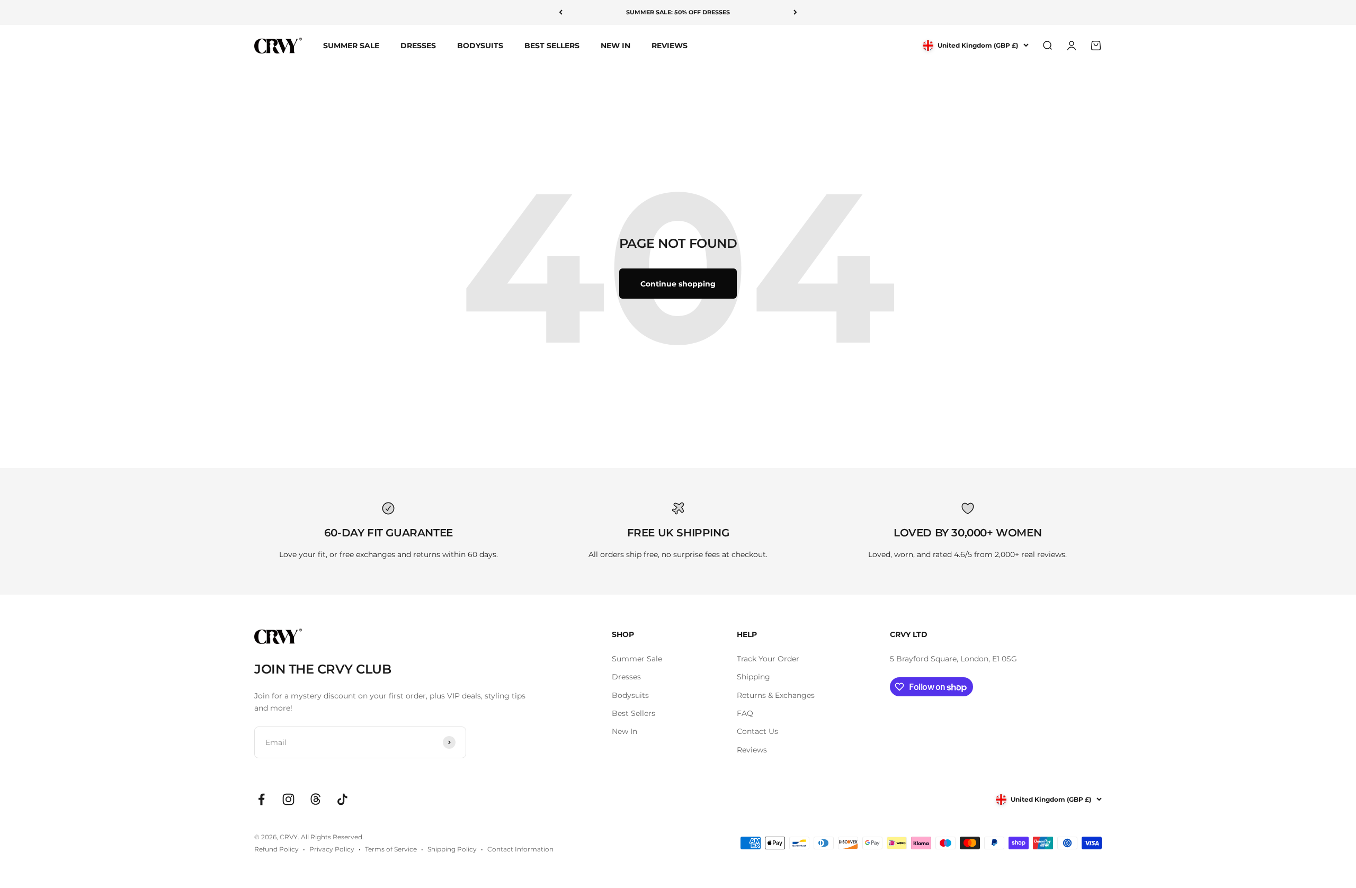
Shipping (753, 676)
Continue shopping (678, 284)
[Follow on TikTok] (342, 799)
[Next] (795, 12)
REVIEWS (670, 45)
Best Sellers (633, 713)
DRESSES (418, 45)
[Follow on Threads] (315, 799)
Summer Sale (637, 658)
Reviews (752, 750)
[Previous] (561, 12)
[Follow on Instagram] (288, 799)
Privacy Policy (331, 849)
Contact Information (520, 849)
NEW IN (615, 45)
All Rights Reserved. (332, 837)
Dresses (626, 676)
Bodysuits (630, 695)
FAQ (745, 713)
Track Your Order (768, 658)
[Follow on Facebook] (261, 799)
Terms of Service (391, 849)
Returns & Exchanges (776, 695)
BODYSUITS (480, 45)
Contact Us (757, 731)
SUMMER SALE (351, 45)
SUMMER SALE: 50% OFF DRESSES (678, 12)
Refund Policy (276, 849)
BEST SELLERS (551, 45)
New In (624, 731)
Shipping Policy (452, 849)
